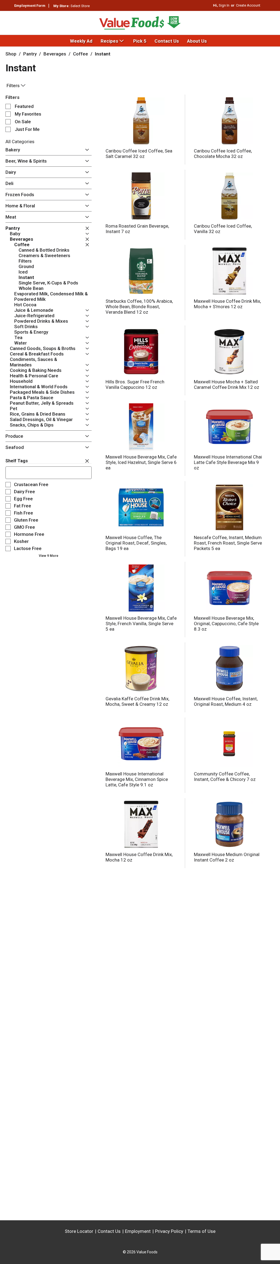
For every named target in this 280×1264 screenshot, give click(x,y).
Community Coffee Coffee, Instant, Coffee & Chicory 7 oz (225, 776)
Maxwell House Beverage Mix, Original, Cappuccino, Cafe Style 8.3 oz (226, 623)
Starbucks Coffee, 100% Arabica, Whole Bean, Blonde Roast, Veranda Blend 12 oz (139, 306)
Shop (10, 54)
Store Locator (79, 1231)
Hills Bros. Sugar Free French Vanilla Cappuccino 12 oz (135, 384)
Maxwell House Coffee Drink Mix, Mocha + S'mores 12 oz (227, 303)
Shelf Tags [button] (16, 460)
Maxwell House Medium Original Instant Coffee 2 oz (226, 857)
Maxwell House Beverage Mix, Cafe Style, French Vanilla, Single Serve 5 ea (141, 623)
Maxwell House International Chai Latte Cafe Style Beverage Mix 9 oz (228, 462)
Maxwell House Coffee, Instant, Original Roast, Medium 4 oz (226, 701)
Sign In (224, 5)
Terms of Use (201, 1231)
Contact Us (109, 1231)
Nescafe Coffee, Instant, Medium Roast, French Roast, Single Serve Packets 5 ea (228, 543)
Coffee (80, 54)
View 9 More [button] (48, 556)
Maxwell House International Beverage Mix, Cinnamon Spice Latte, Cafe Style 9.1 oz (137, 779)
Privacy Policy (169, 1231)
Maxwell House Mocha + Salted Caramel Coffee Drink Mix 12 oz (226, 384)
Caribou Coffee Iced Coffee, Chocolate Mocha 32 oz (223, 153)
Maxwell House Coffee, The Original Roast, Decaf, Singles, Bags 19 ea (136, 543)
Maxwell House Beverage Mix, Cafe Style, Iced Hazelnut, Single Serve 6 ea (141, 462)
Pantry (30, 54)
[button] (86, 150)
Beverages (54, 54)
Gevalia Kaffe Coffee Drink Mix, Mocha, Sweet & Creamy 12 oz (137, 701)
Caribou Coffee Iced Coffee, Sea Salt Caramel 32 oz (139, 153)
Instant (102, 54)
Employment (138, 1231)
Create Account (248, 5)
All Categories (19, 141)
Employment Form (29, 6)
